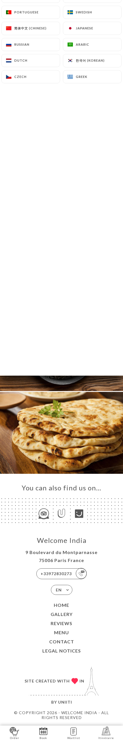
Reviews (61, 623)
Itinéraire (106, 738)
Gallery (62, 614)
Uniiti (65, 702)
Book (43, 738)
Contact (61, 641)
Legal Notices (61, 650)
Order (14, 738)
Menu (61, 632)
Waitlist (73, 738)
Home (61, 605)
